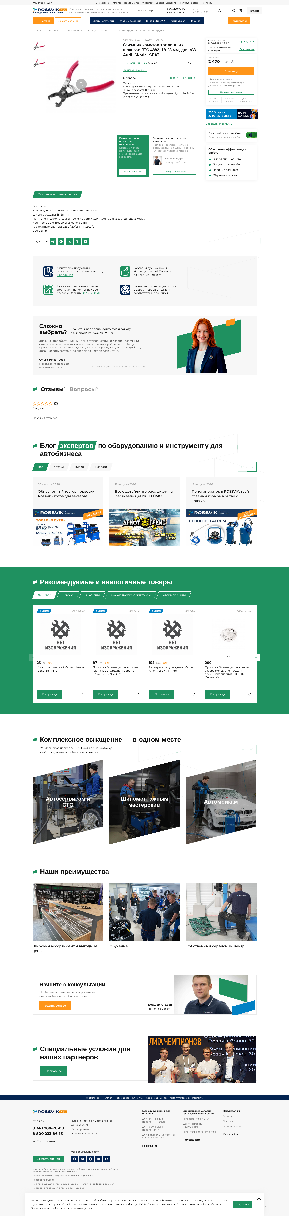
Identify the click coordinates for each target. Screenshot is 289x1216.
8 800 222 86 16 (175, 12)
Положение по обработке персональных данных (58, 1188)
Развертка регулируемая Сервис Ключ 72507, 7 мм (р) (172, 669)
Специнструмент (103, 20)
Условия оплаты (229, 99)
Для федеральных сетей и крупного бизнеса (158, 1136)
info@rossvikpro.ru (44, 1141)
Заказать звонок (48, 1158)
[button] (252, 467)
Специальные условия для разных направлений (199, 1112)
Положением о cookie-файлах (197, 1204)
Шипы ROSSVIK (155, 20)
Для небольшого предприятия (152, 1128)
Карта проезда (80, 1129)
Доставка (228, 1121)
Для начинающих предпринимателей (154, 1120)
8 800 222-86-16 (48, 1133)
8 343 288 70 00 (175, 9)
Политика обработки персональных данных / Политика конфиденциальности (74, 1184)
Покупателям (231, 1111)
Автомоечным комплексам (199, 1131)
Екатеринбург (43, 3)
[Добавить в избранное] (190, 63)
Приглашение (247, 49)
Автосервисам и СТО (196, 1118)
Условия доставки (213, 99)
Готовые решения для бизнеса (156, 1112)
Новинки (195, 20)
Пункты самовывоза (246, 99)
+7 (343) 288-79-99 (100, 333)
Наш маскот (149, 1146)
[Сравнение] (227, 11)
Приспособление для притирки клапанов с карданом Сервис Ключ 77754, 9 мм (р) (115, 671)
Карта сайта (230, 1134)
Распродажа (177, 20)
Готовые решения (130, 20)
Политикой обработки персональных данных (63, 1208)
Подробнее (65, 274)
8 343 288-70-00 (48, 1128)
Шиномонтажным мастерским (193, 1125)
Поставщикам (191, 1140)
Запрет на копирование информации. (74, 1175)
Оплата (227, 1116)
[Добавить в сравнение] (196, 63)
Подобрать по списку (174, 171)
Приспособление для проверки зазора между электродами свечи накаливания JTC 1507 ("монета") (227, 672)
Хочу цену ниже (246, 41)
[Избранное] (234, 11)
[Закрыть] (259, 1197)
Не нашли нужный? (135, 69)
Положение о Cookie (43, 1179)
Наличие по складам (231, 92)
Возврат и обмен (233, 1126)
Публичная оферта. (43, 1175)
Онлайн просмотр (132, 171)
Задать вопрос (55, 1005)
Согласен (242, 1204)
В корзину (231, 71)
